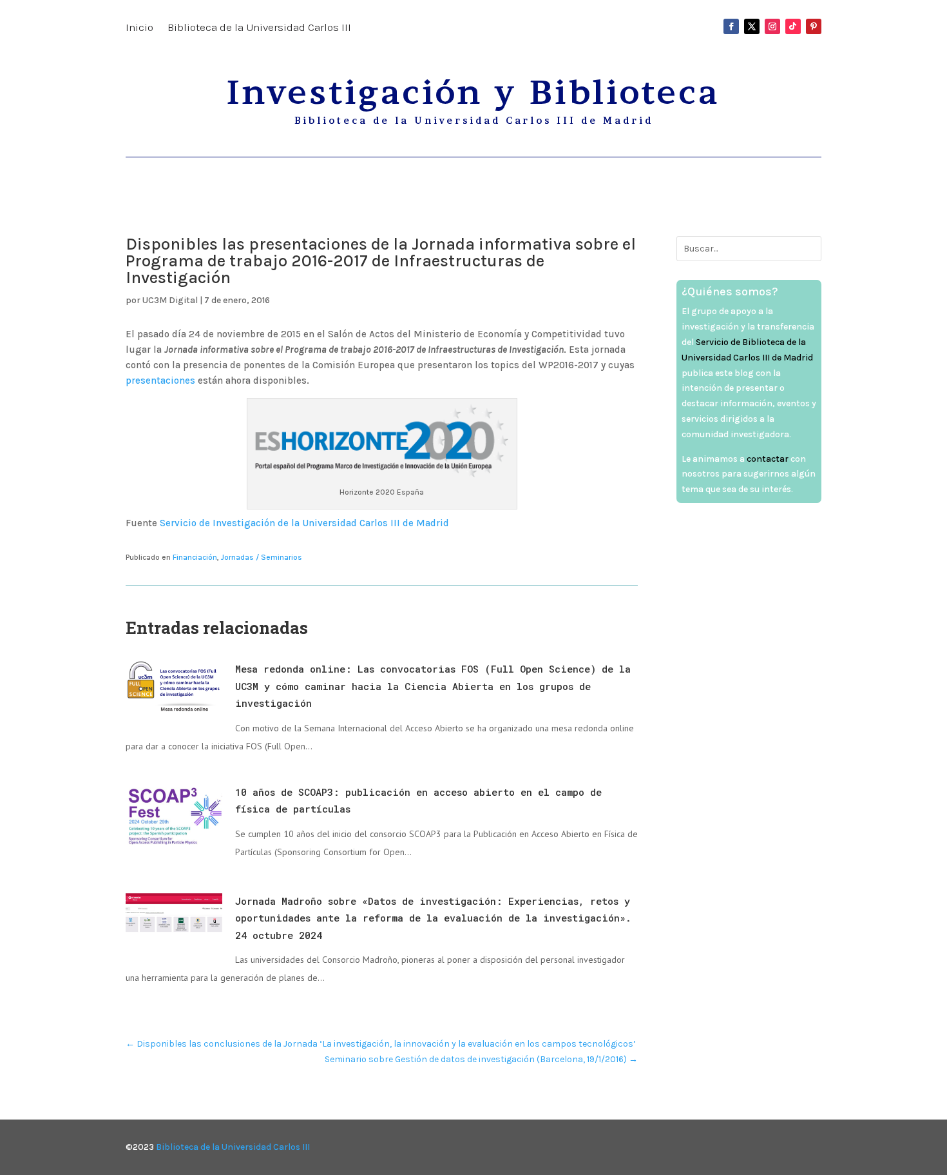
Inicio (139, 28)
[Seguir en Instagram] (772, 26)
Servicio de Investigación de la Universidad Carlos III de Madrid (304, 523)
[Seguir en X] (752, 26)
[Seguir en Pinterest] (813, 26)
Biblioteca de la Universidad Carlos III (259, 28)
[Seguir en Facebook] (731, 26)
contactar (768, 458)
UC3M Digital (170, 300)
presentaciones (160, 380)
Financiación (195, 557)
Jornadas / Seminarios (261, 557)
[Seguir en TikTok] (793, 26)
